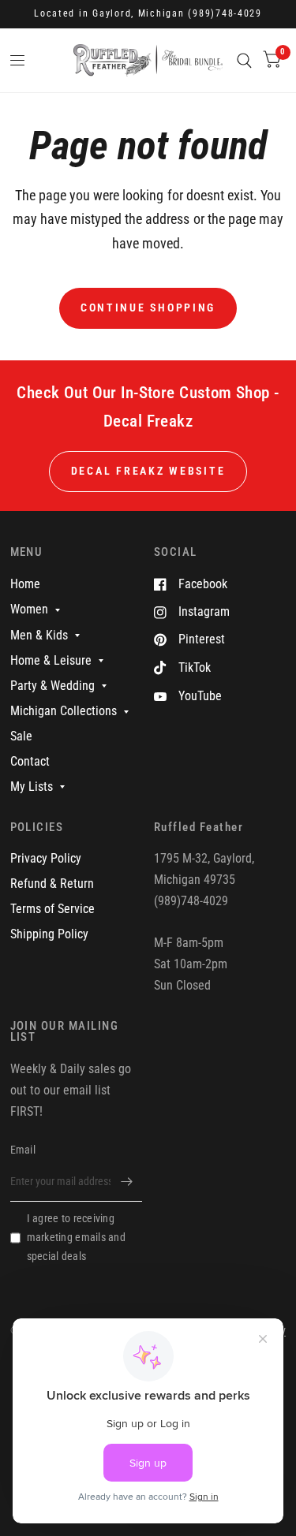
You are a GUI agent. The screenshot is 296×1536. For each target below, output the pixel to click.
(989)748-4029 (225, 13)
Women (29, 609)
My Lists (31, 786)
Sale (21, 736)
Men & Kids (39, 635)
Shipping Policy (49, 933)
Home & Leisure (51, 660)
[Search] (244, 60)
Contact (30, 761)
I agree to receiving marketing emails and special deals (76, 1237)
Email (23, 1149)
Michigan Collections (63, 710)
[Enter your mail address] (126, 1181)
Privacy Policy (45, 858)
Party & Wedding (52, 685)
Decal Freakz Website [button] (148, 470)
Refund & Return (52, 883)
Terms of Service (52, 908)
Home (25, 583)
